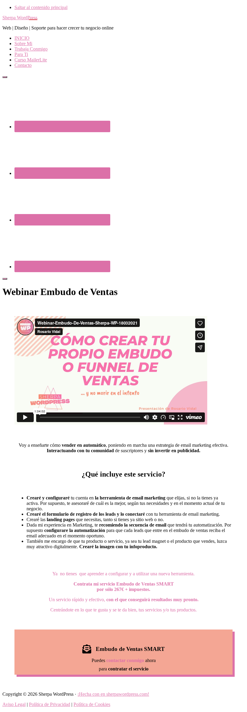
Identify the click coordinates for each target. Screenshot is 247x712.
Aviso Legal (14, 704)
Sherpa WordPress (19, 17)
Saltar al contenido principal (40, 7)
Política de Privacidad (49, 704)
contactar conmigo (125, 660)
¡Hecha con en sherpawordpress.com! (113, 694)
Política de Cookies (91, 704)
